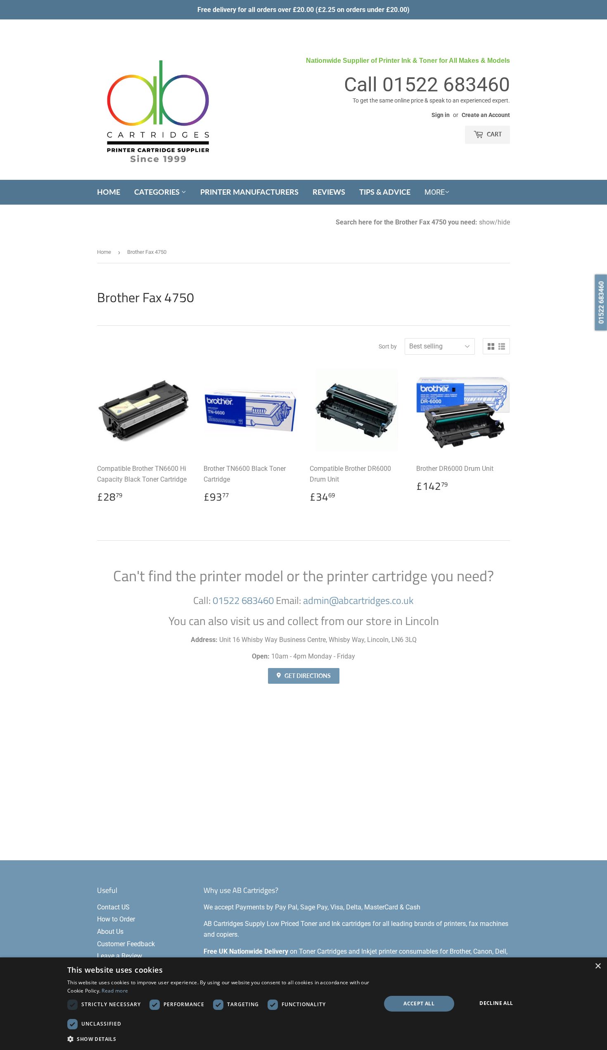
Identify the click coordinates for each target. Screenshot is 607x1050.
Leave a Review (119, 956)
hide (504, 222)
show (487, 222)
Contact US (113, 907)
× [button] (598, 966)
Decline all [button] (496, 1003)
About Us (110, 931)
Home (108, 191)
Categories (157, 191)
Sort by (388, 346)
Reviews (329, 191)
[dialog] (303, 1003)
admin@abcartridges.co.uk (358, 600)
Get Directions (307, 675)
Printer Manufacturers (249, 191)
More (434, 192)
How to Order (116, 919)
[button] (219, 1039)
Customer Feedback (126, 944)
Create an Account (486, 115)
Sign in (441, 115)
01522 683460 (446, 84)
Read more (115, 990)
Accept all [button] (418, 1003)
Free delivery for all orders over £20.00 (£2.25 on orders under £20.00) (303, 10)
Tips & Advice (384, 191)
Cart (494, 134)
